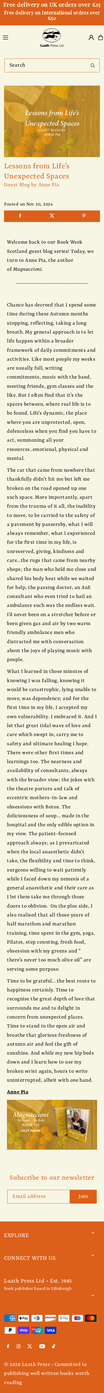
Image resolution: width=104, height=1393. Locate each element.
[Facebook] (8, 1347)
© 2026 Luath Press (27, 1364)
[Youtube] (42, 1347)
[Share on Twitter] (52, 216)
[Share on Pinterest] (84, 216)
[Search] (93, 65)
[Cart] (100, 37)
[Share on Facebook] (20, 216)
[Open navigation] (18, 37)
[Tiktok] (53, 1347)
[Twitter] (29, 1347)
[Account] (91, 37)
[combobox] (52, 65)
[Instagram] (18, 1347)
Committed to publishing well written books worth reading (46, 1374)
